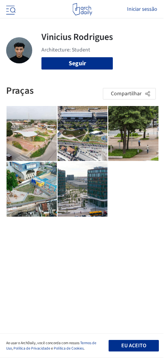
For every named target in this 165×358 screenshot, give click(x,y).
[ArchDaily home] (82, 9)
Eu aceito (133, 346)
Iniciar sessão (142, 9)
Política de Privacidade (31, 348)
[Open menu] (10, 9)
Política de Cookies (69, 348)
